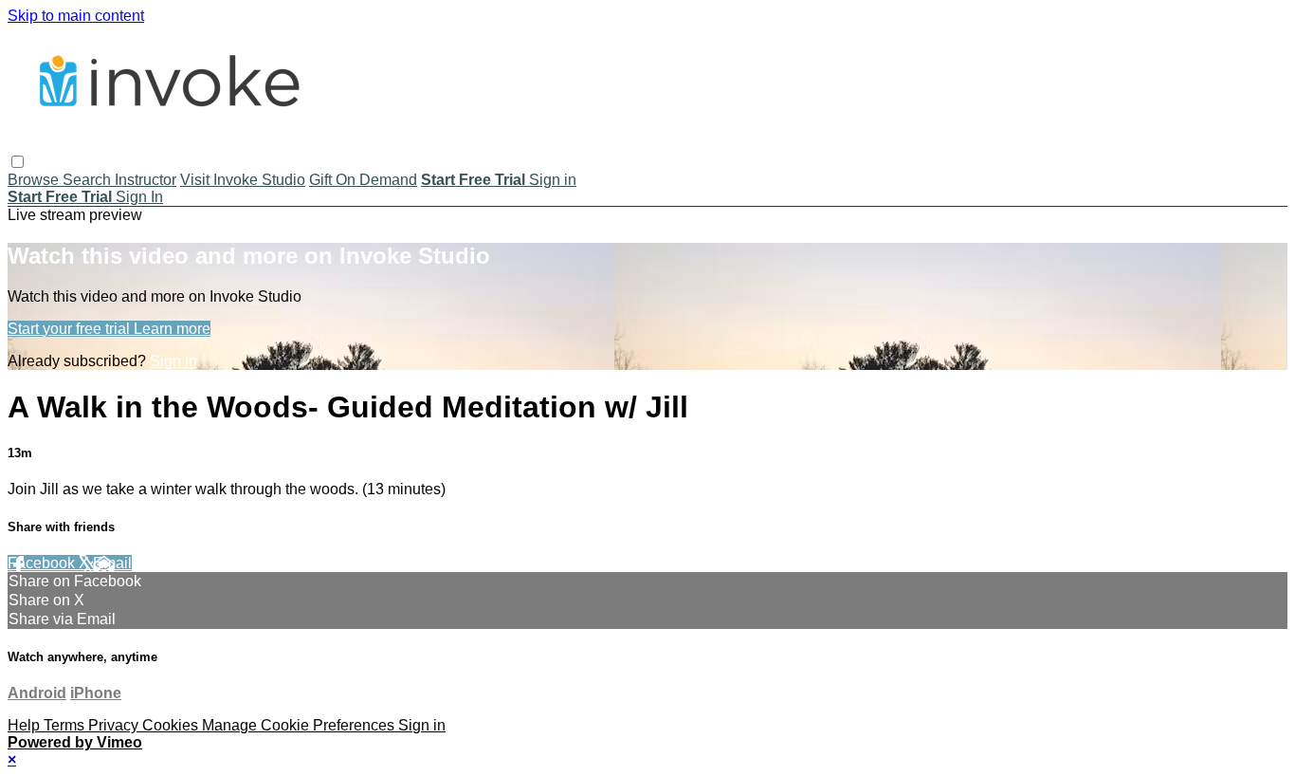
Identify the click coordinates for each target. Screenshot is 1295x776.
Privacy (115, 725)
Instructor (145, 180)
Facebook (43, 563)
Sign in (552, 180)
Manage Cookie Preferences (300, 725)
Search (89, 180)
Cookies (172, 725)
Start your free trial (71, 329)
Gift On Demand (363, 180)
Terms (66, 725)
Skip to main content (76, 16)
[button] (17, 162)
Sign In (139, 197)
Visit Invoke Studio (242, 180)
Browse (35, 180)
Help (26, 725)
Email (112, 563)
